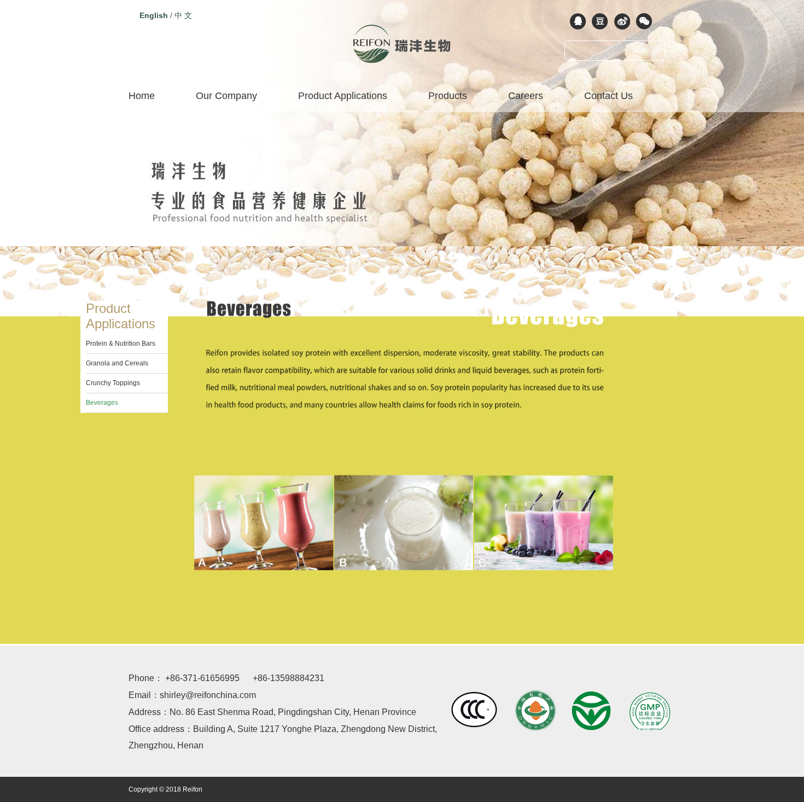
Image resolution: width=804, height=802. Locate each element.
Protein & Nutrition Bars (120, 343)
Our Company (226, 95)
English (153, 15)
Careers (525, 95)
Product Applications (342, 95)
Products (447, 95)
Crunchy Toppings (113, 383)
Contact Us (608, 95)
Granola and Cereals (117, 363)
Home (142, 95)
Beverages (102, 402)
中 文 (183, 15)
